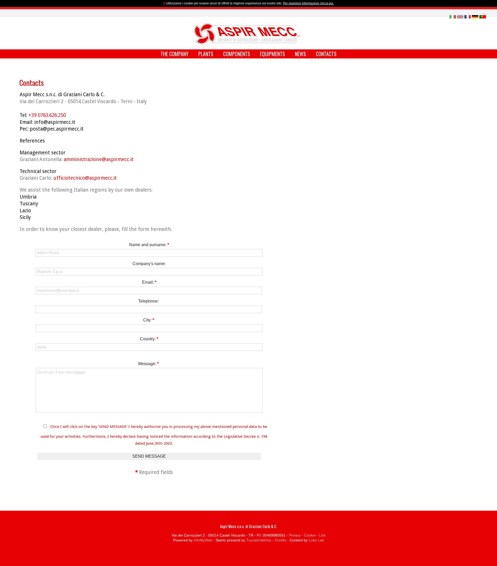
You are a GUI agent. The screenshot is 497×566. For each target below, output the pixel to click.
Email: (149, 282)
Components (236, 54)
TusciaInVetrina (258, 540)
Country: (149, 339)
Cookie (310, 535)
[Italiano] (452, 16)
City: (148, 320)
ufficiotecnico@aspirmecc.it (85, 178)
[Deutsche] (475, 16)
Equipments (272, 54)
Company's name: (149, 263)
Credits (280, 540)
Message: (148, 363)
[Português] (482, 16)
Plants (205, 54)
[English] (460, 16)
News (300, 54)
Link (322, 535)
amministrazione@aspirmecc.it (99, 159)
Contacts (326, 54)
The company (174, 54)
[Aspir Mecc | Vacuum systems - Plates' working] (247, 33)
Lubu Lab (316, 540)
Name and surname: (149, 245)
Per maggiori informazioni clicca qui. (308, 3)
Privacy (295, 535)
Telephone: (148, 301)
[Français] (467, 16)
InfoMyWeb (203, 540)
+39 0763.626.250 (47, 115)
